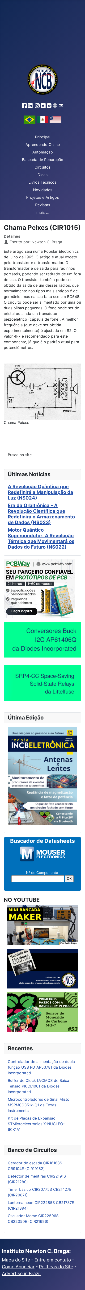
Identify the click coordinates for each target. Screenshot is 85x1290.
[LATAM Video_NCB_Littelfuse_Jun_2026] (42, 683)
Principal (42, 137)
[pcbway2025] (39, 588)
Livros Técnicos (42, 182)
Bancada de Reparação (42, 159)
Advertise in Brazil (21, 1273)
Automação (42, 152)
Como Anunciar (18, 1266)
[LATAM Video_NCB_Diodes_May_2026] (42, 639)
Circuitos (42, 167)
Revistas (42, 205)
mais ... (42, 212)
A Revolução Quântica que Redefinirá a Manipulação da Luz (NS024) (40, 492)
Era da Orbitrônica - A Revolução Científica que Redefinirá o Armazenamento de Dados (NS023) (41, 514)
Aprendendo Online (43, 144)
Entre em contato (53, 1260)
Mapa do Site (16, 1260)
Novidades (42, 189)
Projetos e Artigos (42, 197)
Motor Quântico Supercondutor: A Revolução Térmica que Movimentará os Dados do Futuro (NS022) (41, 538)
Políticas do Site (56, 1266)
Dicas (42, 174)
